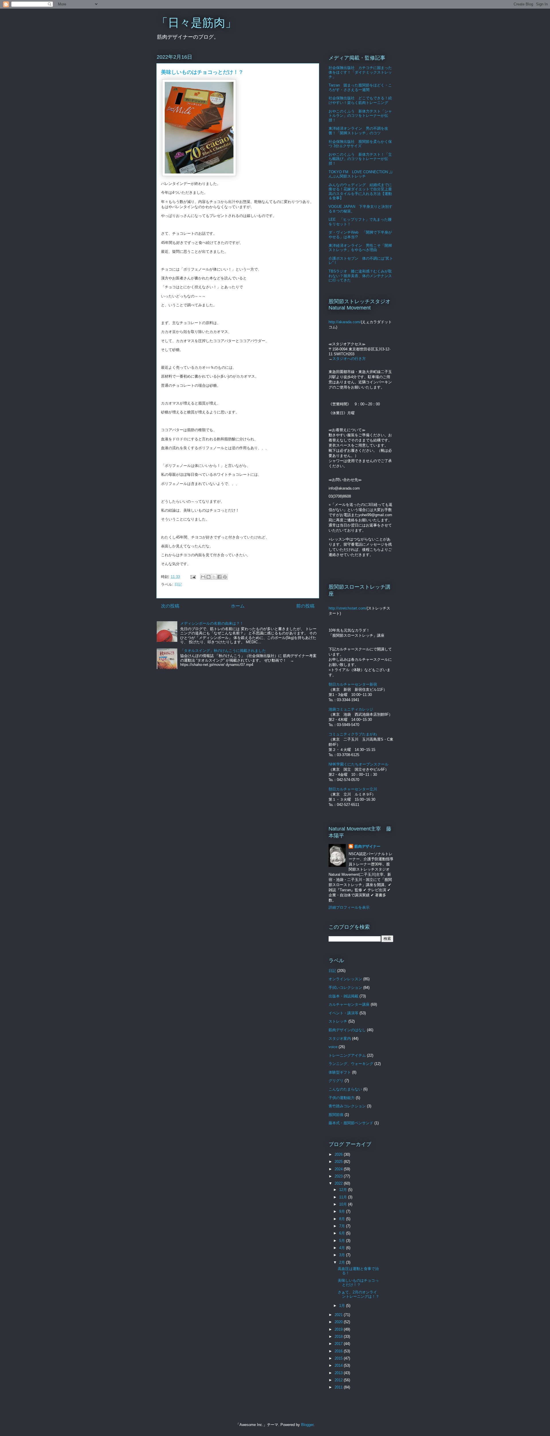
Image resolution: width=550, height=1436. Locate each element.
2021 (339, 1315)
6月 (342, 1233)
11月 (343, 1197)
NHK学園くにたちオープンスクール (358, 764)
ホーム (238, 605)
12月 (343, 1190)
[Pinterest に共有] (225, 577)
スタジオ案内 (340, 1038)
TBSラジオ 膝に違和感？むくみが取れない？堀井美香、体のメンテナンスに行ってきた (360, 275)
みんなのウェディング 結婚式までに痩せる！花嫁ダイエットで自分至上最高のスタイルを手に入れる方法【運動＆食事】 (360, 191)
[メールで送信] (203, 577)
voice (333, 1047)
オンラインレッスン (345, 979)
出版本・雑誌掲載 (343, 996)
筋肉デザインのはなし (347, 1030)
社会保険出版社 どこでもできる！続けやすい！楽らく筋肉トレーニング (360, 100)
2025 (339, 1161)
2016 (339, 1351)
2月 (342, 1262)
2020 (339, 1322)
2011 (339, 1387)
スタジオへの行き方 (349, 358)
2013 (339, 1373)
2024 (339, 1169)
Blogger (307, 1425)
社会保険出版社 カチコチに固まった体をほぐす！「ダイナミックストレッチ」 (360, 72)
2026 (339, 1154)
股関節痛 (336, 1114)
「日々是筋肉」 (196, 22)
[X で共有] (214, 577)
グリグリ (336, 1080)
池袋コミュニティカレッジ (351, 709)
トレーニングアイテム (347, 1055)
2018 (339, 1336)
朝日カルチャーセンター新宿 (353, 684)
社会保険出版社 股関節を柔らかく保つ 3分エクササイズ (360, 143)
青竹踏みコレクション (347, 1106)
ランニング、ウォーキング (351, 1064)
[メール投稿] (192, 577)
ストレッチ (338, 1021)
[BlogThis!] (208, 577)
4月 (342, 1248)
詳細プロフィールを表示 (349, 907)
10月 (343, 1204)
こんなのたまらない (345, 1089)
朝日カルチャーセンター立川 (353, 789)
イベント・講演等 (343, 1013)
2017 (339, 1344)
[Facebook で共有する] (219, 577)
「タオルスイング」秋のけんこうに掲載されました (223, 650)
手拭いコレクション (345, 987)
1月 (342, 1305)
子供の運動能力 (342, 1098)
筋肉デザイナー (367, 846)
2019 (339, 1329)
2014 (339, 1365)
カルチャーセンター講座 (349, 1004)
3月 (342, 1255)
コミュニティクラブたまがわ (353, 734)
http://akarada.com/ (345, 322)
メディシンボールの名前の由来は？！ (211, 623)
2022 (339, 1183)
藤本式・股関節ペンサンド (351, 1123)
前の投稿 (305, 605)
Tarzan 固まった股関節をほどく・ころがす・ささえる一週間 (360, 87)
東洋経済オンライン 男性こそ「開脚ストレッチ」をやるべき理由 (360, 247)
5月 (342, 1240)
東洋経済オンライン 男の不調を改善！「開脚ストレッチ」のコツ (358, 130)
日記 (178, 584)
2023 (339, 1176)
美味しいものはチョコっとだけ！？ (358, 1282)
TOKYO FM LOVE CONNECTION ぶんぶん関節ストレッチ (361, 174)
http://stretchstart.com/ (348, 608)
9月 (342, 1211)
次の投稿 (170, 605)
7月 (342, 1226)
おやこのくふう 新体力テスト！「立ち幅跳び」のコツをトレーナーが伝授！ (360, 158)
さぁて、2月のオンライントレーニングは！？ (358, 1294)
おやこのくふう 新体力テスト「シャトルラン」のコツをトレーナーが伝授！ (360, 115)
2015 (339, 1358)
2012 (339, 1380)
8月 (342, 1219)
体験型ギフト (340, 1072)
